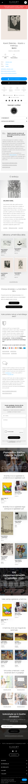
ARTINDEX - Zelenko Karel (7, 69)
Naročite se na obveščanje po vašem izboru (14, 735)
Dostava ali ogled (6, 353)
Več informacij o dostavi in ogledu (9, 165)
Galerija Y (14, 755)
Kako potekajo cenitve (7, 393)
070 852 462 (10, 374)
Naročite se (14, 731)
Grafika (7, 66)
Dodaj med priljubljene (9, 95)
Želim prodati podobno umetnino (8, 73)
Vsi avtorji (20, 227)
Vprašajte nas (14, 437)
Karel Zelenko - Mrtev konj (21, 516)
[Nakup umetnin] (7, 682)
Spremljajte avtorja (13, 227)
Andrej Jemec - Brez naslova (21, 655)
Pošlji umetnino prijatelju (14, 97)
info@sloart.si (8, 372)
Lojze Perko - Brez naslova (7, 636)
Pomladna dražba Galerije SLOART (14, 467)
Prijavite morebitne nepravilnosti (9, 391)
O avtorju (5, 227)
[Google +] (15, 100)
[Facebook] (6, 100)
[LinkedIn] (12, 100)
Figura (7, 64)
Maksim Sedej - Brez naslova (7, 655)
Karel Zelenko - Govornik (20, 265)
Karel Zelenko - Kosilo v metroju (7, 265)
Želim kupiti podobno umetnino (8, 71)
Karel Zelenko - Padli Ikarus (7, 523)
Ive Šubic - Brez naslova (21, 637)
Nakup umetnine (5, 351)
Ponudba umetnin (7, 689)
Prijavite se (14, 303)
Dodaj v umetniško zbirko (19, 95)
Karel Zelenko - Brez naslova (21, 551)
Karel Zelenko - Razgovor (20, 243)
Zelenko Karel (9, 62)
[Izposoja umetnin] (21, 682)
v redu (24, 779)
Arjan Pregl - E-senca (7, 489)
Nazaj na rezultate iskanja (14, 126)
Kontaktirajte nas (6, 167)
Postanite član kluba (14, 307)
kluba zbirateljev (13, 154)
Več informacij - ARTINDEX (14, 591)
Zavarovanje (14, 353)
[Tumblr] (21, 100)
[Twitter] (9, 100)
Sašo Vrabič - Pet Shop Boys (21, 486)
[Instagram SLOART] (16, 751)
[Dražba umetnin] (21, 699)
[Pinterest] (18, 100)
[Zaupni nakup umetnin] (7, 699)
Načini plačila (13, 351)
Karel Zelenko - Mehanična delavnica (7, 243)
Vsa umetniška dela (13, 281)
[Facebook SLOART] (12, 751)
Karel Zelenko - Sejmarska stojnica (7, 549)
